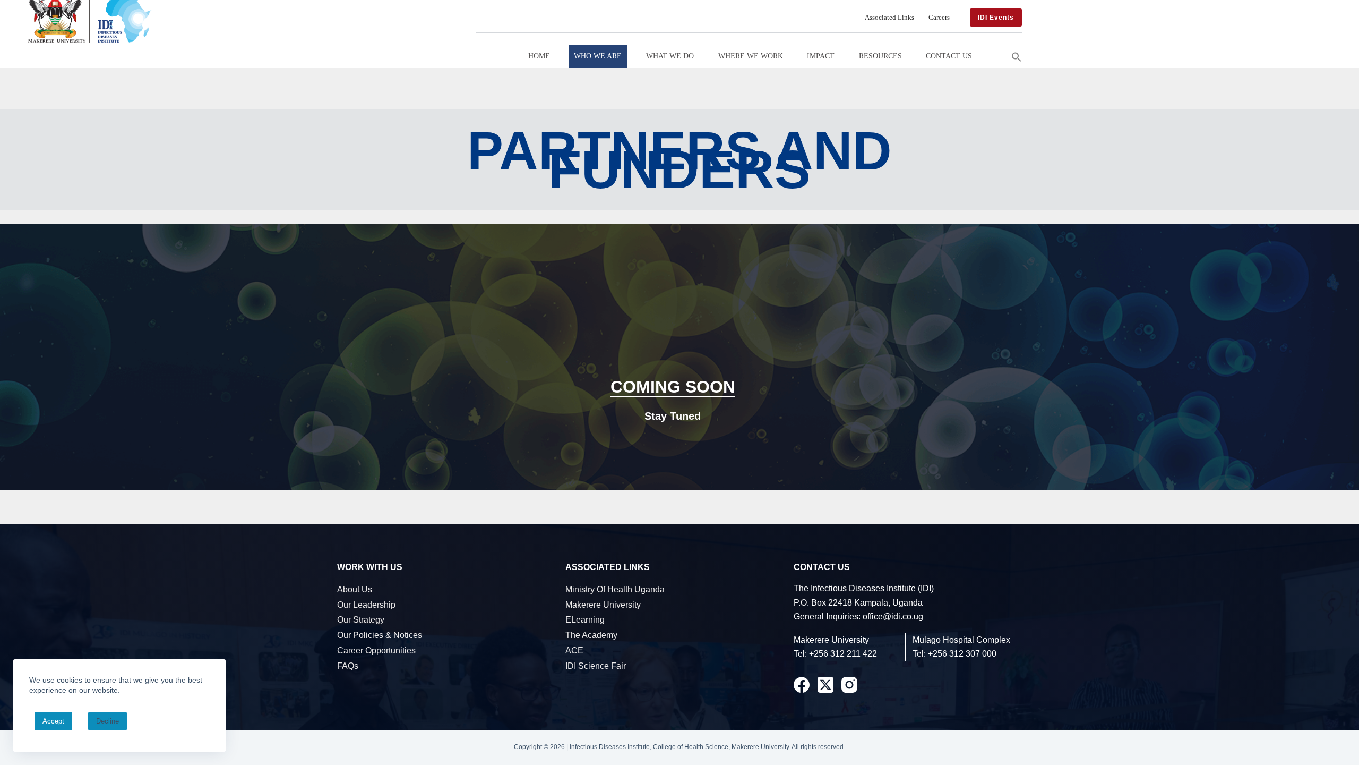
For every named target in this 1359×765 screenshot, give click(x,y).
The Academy (591, 635)
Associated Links (889, 17)
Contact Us (949, 56)
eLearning (585, 619)
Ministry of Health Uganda (615, 589)
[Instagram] (849, 685)
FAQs (347, 665)
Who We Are (598, 56)
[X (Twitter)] (825, 685)
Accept (53, 721)
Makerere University (603, 604)
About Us (354, 589)
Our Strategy (360, 619)
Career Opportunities (376, 650)
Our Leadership (366, 604)
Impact (821, 56)
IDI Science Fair (595, 665)
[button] (1016, 56)
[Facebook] (802, 685)
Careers (939, 17)
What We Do (670, 56)
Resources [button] (880, 56)
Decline (107, 721)
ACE (574, 650)
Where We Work (750, 56)
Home (539, 56)
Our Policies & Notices (379, 635)
